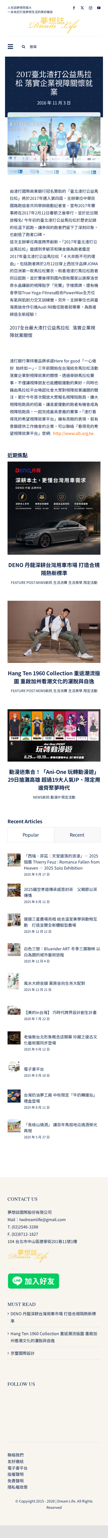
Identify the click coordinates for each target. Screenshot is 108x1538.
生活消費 (60, 582)
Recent (77, 834)
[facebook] (74, 8)
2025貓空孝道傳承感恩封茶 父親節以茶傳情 (60, 892)
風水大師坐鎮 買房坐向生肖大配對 (54, 983)
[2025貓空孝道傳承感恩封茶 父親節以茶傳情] (14, 887)
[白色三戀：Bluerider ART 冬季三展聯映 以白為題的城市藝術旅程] (14, 947)
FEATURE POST (23, 582)
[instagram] (90, 8)
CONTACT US (23, 1199)
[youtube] (98, 8)
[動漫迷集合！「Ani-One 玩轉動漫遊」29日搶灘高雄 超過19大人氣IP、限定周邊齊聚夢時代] (54, 713)
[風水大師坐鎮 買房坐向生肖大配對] (13, 976)
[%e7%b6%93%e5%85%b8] (54, 114)
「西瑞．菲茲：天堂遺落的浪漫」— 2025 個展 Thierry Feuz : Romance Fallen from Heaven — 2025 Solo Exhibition (62, 862)
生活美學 (75, 582)
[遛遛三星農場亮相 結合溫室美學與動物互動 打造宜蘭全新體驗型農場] (14, 917)
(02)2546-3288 (25, 1227)
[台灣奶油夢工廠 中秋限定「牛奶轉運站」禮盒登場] (14, 1093)
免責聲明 (16, 1481)
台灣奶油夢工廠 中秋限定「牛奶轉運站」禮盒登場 (60, 1098)
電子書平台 (34, 1069)
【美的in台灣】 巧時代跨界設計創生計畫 (60, 1012)
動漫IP (55, 797)
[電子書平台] (14, 1065)
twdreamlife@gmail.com (42, 1219)
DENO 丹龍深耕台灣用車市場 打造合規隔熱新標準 (54, 569)
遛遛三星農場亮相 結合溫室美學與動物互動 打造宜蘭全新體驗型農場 (60, 922)
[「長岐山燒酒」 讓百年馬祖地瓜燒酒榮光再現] (14, 1123)
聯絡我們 (16, 1455)
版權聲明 (16, 1474)
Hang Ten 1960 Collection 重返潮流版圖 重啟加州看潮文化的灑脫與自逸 (54, 677)
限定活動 (90, 582)
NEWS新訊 (44, 582)
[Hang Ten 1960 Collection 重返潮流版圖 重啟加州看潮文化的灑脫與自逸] (54, 604)
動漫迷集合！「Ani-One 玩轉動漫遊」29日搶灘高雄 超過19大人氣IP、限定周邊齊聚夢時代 (54, 779)
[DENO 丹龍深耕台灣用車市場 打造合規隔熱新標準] (54, 465)
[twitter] (82, 8)
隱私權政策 (18, 1487)
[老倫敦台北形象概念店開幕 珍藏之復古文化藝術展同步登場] (14, 1035)
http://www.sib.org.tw (73, 433)
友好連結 (16, 1461)
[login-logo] (54, 19)
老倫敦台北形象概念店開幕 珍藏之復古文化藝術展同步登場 (60, 1040)
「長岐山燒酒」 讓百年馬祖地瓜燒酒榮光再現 (60, 1127)
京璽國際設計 (23, 1353)
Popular (31, 834)
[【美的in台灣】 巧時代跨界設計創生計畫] (14, 1009)
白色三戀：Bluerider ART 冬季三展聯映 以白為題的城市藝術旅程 (62, 952)
